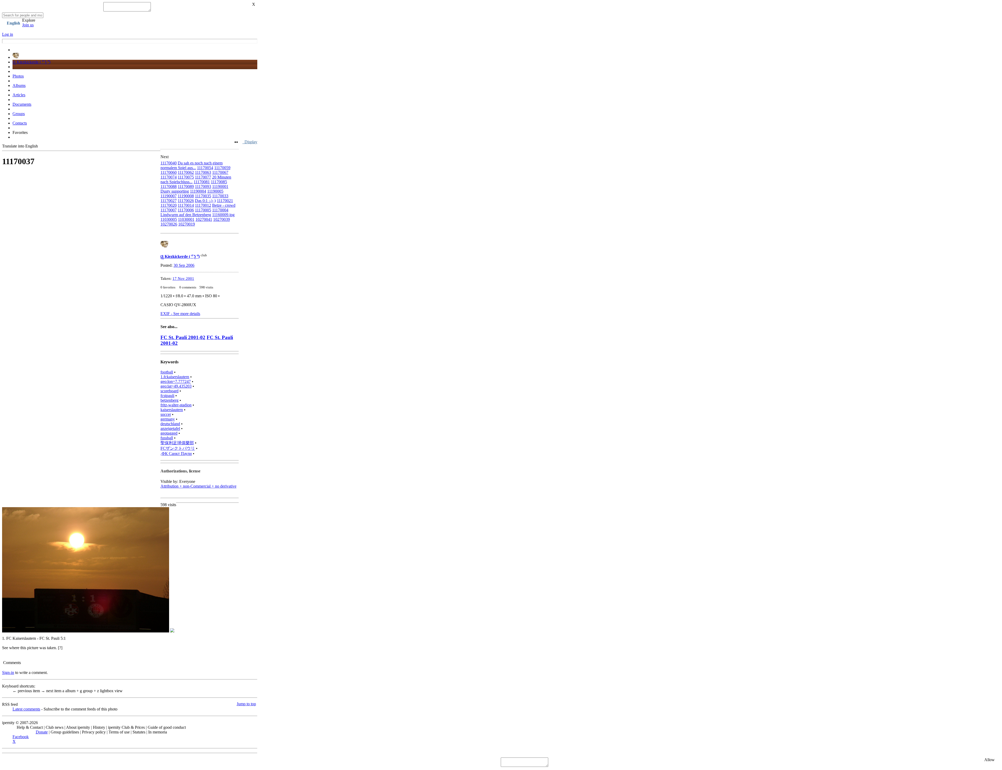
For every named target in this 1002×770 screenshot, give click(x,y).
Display (249, 142)
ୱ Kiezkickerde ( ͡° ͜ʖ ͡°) (31, 62)
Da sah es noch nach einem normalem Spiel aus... (191, 165)
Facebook (21, 737)
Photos (18, 76)
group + (88, 691)
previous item (27, 691)
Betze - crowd (223, 205)
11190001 (220, 186)
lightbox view (110, 691)
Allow (989, 759)
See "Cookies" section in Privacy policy (35, 762)
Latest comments (26, 709)
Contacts (20, 123)
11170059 (222, 167)
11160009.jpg (223, 214)
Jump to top (246, 704)
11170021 (225, 200)
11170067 (220, 172)
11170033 (220, 196)
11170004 (220, 210)
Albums (19, 85)
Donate (42, 732)
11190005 (215, 191)
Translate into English (20, 146)
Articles (19, 95)
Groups (19, 113)
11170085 (219, 182)
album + (71, 691)
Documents (22, 104)
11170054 (205, 167)
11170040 (168, 163)
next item (51, 691)
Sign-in (8, 672)
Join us (28, 25)
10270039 (221, 219)
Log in (7, 34)
